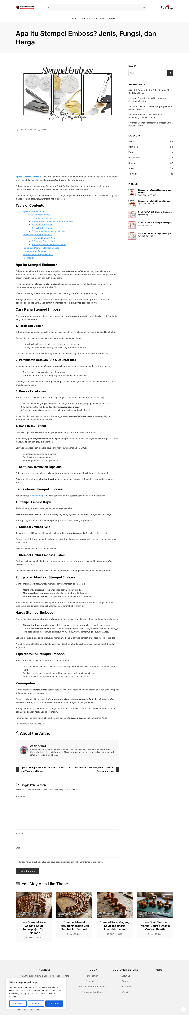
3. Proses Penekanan (42, 224)
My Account (126, 986)
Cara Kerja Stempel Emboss (36, 214)
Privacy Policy (92, 981)
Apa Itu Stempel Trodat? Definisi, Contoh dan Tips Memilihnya (42, 769)
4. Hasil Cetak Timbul (42, 228)
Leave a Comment (27, 130)
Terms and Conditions (92, 992)
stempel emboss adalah (32, 724)
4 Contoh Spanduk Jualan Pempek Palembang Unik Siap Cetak (145, 116)
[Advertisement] (68, 154)
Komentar (21, 796)
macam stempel (37, 495)
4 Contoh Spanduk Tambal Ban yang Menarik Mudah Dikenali (150, 108)
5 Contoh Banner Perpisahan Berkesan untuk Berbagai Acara (150, 124)
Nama (19, 833)
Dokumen (133, 146)
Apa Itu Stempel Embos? (28, 176)
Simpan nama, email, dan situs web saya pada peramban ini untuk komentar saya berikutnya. (61, 862)
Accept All (54, 1003)
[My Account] (162, 7)
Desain (131, 141)
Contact (112, 19)
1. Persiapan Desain (41, 218)
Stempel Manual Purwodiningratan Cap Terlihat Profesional (74, 926)
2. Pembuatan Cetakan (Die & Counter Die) (52, 221)
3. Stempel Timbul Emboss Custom (49, 244)
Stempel (45, 130)
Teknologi (133, 173)
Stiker (131, 168)
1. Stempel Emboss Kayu (43, 238)
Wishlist (126, 992)
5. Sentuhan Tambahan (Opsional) (48, 231)
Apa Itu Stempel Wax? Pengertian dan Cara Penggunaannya (91, 769)
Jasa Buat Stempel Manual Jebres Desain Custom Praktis (155, 926)
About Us (85, 19)
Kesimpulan (28, 258)
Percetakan (134, 157)
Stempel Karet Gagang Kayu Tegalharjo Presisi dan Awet (115, 926)
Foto (130, 152)
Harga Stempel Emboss (34, 251)
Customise (18, 1003)
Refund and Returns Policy (92, 986)
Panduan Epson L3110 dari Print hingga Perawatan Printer (147, 99)
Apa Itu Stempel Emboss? (35, 211)
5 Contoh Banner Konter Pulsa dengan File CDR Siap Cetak (149, 91)
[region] (36, 993)
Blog (102, 19)
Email (19, 847)
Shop (94, 19)
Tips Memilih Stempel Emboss (38, 254)
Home (75, 19)
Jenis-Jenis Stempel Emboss (37, 234)
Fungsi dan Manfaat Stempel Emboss (41, 248)
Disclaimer (92, 975)
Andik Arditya (38, 745)
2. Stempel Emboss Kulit (43, 241)
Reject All (36, 1003)
